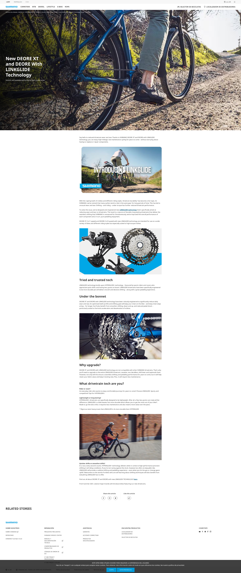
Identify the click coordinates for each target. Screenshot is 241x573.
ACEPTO (111, 570)
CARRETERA (25, 7)
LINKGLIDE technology (128, 210)
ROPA (67, 7)
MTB (34, 7)
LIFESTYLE (51, 7)
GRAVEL (41, 7)
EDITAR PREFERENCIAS (126, 570)
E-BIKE (60, 7)
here (135, 479)
